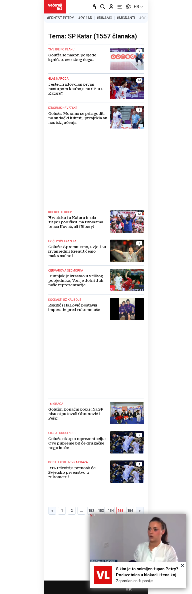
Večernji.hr (55, 6)
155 (121, 511)
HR (136, 6)
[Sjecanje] (94, 7)
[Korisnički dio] (111, 7)
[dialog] (138, 551)
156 (130, 511)
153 (101, 511)
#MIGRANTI (125, 18)
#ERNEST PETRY (60, 18)
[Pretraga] (103, 7)
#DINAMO (104, 18)
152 (91, 511)
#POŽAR (85, 18)
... (81, 511)
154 (111, 511)
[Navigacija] (120, 7)
